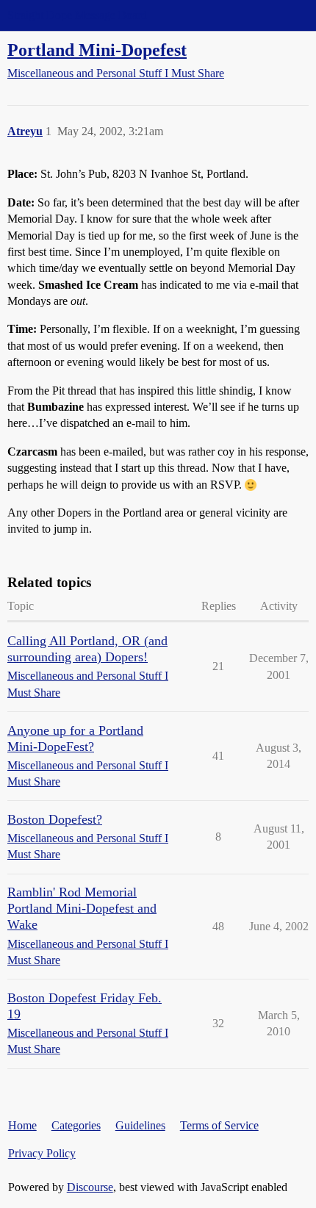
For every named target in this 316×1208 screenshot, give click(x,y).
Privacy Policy (42, 1153)
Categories (76, 1125)
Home (22, 1125)
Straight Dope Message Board (77, 15)
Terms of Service (219, 1125)
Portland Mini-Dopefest (97, 50)
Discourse (90, 1187)
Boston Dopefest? (54, 819)
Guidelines (140, 1125)
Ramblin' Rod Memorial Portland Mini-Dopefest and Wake (82, 908)
